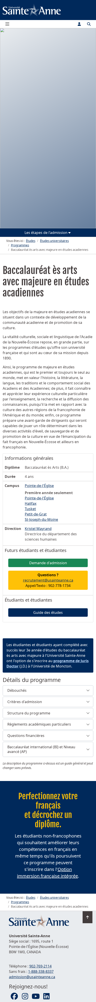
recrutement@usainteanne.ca (48, 580)
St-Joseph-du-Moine (41, 519)
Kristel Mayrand (38, 528)
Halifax (30, 503)
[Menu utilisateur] (79, 24)
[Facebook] (14, 996)
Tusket (30, 508)
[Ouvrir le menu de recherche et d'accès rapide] (88, 24)
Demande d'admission (48, 562)
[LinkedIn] (46, 996)
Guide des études (48, 612)
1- (41, 971)
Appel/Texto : (48, 580)
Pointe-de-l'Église (39, 498)
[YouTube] (35, 996)
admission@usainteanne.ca (32, 976)
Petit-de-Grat (36, 514)
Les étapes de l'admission (46, 232)
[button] (48, 690)
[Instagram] (25, 996)
